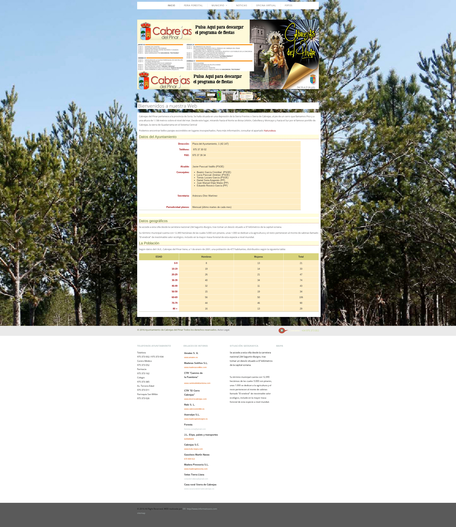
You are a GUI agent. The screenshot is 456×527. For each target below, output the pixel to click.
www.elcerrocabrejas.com (195, 399)
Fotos (286, 5)
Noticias (241, 5)
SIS (184, 508)
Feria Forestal (193, 5)
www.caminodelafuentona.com (197, 383)
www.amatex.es (191, 357)
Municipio (215, 5)
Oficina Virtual (266, 5)
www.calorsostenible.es (194, 409)
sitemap (141, 513)
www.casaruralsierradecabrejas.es (199, 489)
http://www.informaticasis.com (202, 508)
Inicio (171, 5)
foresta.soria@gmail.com (195, 429)
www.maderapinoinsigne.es (196, 419)
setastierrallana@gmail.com (196, 479)
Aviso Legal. (223, 329)
